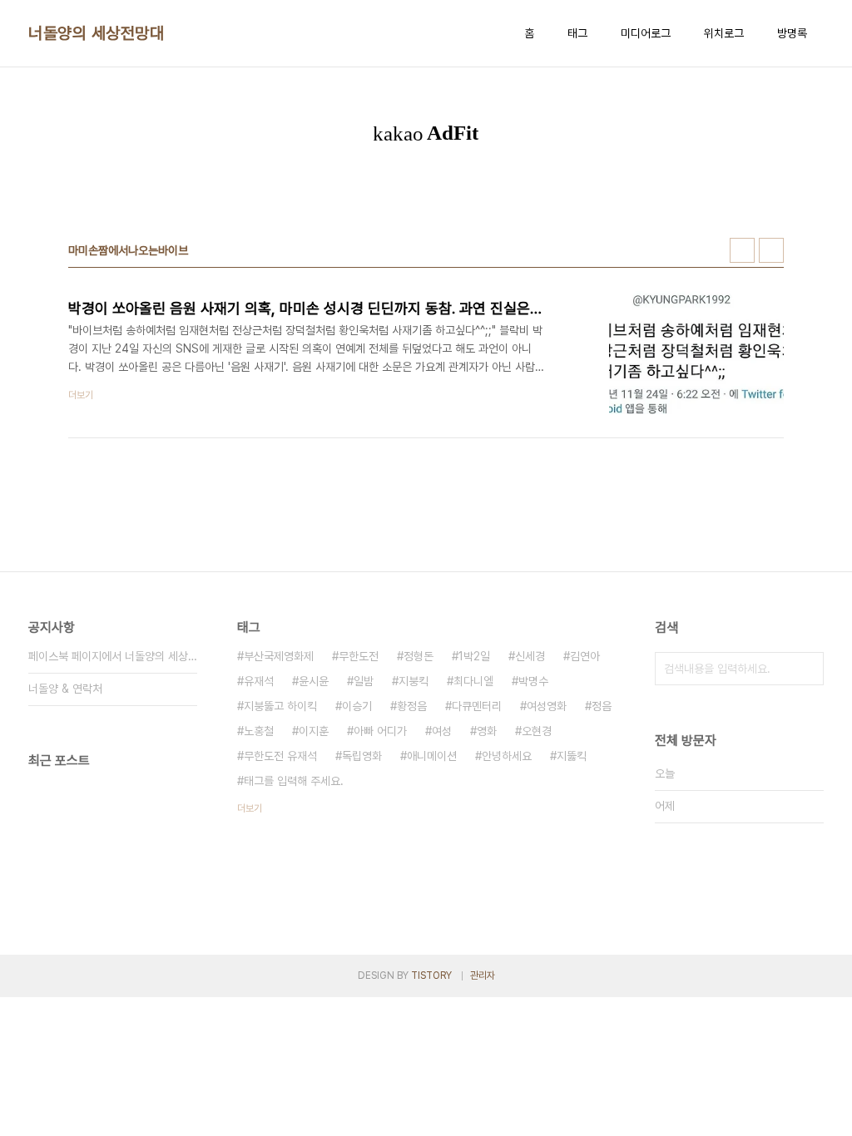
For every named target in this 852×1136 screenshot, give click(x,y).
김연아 (585, 656)
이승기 (357, 706)
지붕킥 (413, 681)
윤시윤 (314, 681)
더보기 (249, 808)
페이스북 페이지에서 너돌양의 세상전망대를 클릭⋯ (112, 656)
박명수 (533, 681)
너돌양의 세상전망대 (96, 33)
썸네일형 (742, 250)
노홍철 (259, 731)
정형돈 (418, 656)
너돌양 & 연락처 (65, 688)
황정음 (412, 706)
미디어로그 (646, 33)
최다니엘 (473, 681)
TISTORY (431, 975)
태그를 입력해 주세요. (294, 781)
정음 (602, 706)
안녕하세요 (507, 756)
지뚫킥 (572, 756)
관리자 (482, 975)
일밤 (364, 681)
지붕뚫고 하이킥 (280, 706)
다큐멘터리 (477, 706)
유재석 (259, 681)
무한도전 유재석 (280, 756)
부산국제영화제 (279, 656)
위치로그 (724, 33)
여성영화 (547, 706)
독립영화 (362, 756)
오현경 (537, 731)
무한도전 (359, 656)
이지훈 (314, 731)
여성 (442, 731)
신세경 (530, 656)
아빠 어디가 (380, 731)
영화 (487, 731)
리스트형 (771, 250)
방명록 (792, 33)
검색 (807, 668)
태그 (577, 33)
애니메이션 (432, 756)
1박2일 (474, 656)
